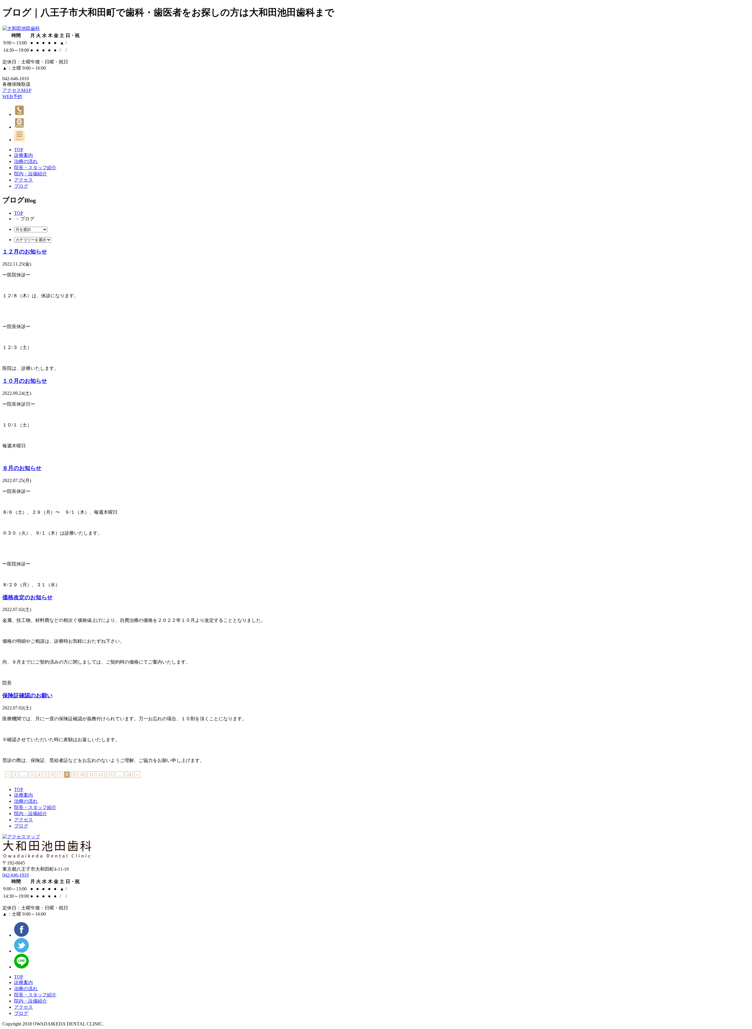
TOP (18, 213)
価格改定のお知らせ (27, 597)
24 (129, 774)
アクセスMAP (16, 90)
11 (91, 774)
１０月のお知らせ (24, 381)
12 (100, 774)
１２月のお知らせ (24, 252)
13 (110, 774)
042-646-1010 (15, 874)
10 (82, 774)
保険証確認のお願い (27, 695)
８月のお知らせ (21, 468)
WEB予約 (12, 96)
